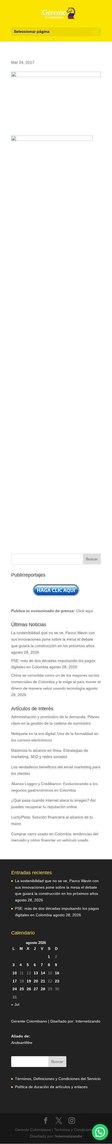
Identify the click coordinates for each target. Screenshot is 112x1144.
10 (15, 973)
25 (22, 989)
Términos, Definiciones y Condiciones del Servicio (58, 1078)
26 (29, 989)
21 (43, 981)
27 (36, 989)
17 (15, 981)
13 (36, 973)
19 (29, 981)
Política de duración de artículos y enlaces (51, 1087)
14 (43, 973)
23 (57, 981)
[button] (100, 1132)
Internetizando (88, 1021)
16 (57, 973)
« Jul (15, 1004)
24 (15, 989)
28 (43, 989)
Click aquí (84, 611)
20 (36, 981)
